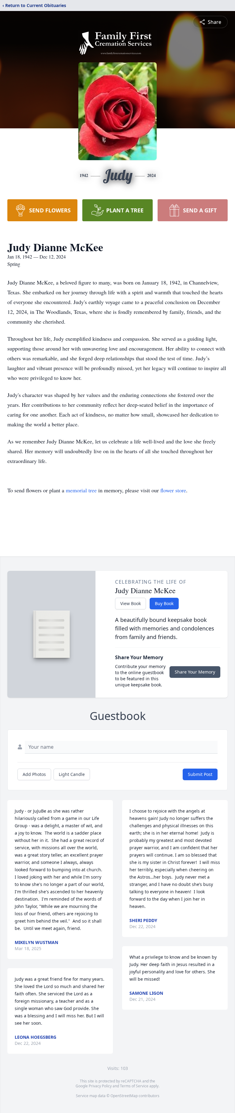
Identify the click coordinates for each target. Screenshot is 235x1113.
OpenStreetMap (124, 1095)
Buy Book (164, 603)
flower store (173, 490)
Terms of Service (134, 1086)
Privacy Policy (100, 1086)
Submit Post (200, 774)
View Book (130, 603)
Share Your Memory (195, 672)
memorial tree (81, 490)
